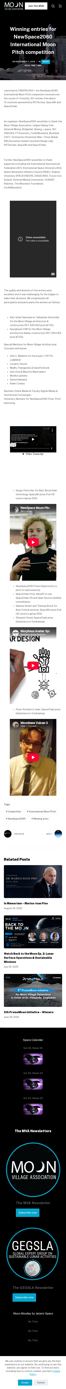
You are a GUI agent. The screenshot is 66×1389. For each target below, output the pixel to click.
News (46, 61)
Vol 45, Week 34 (33, 1073)
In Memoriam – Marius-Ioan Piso (26, 903)
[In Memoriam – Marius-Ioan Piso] (33, 881)
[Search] (53, 6)
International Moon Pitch (41, 811)
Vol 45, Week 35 (33, 1048)
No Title (33, 1321)
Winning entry (40, 818)
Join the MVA (36, 5)
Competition (13, 811)
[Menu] (60, 6)
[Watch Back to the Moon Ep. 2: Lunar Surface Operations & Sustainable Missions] (33, 931)
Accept (25, 1382)
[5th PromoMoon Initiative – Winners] (33, 990)
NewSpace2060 (16, 818)
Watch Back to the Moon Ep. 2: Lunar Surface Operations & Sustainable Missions (29, 958)
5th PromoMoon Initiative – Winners (28, 1012)
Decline (41, 1382)
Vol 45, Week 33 (33, 1098)
